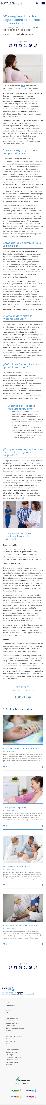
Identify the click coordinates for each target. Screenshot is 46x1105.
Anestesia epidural (11, 751)
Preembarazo (10, 1005)
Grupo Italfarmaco (12, 1049)
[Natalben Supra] (30, 1090)
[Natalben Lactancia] (30, 1097)
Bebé (7, 1013)
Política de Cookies (12, 1062)
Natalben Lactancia (13, 1044)
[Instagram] (10, 45)
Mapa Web (10, 1065)
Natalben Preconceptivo (14, 1036)
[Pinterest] (30, 45)
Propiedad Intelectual (13, 1057)
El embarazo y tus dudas (15, 1028)
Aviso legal (9, 1054)
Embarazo (9, 1008)
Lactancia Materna (12, 1023)
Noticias (8, 1030)
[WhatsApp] (35, 45)
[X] (25, 45)
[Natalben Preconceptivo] (15, 1090)
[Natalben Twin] (15, 1097)
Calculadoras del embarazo (12, 1019)
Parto (7, 1010)
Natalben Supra (11, 1039)
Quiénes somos (11, 1052)
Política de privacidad (14, 1060)
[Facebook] (15, 45)
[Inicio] (12, 3)
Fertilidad (9, 1003)
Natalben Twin (11, 1041)
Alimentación (10, 1025)
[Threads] (20, 45)
